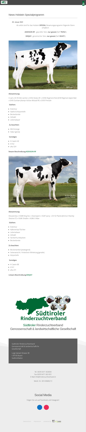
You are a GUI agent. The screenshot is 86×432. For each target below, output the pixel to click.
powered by (47, 421)
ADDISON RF (31, 151)
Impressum (37, 421)
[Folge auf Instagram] (46, 407)
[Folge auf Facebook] (39, 407)
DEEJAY (29, 275)
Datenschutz (27, 421)
